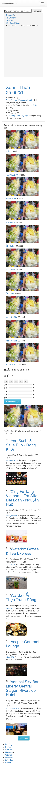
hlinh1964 (10, 657)
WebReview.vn (9, 3)
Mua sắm (9, 757)
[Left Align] (6, 381)
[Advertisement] (23, 51)
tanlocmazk (10, 564)
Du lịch (8, 747)
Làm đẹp (9, 752)
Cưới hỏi (8, 749)
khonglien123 (11, 515)
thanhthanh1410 (12, 708)
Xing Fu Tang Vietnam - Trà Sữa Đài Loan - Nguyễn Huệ (22, 497)
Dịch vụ (8, 762)
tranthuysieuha (12, 460)
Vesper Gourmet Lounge (22, 644)
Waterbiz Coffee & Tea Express (22, 551)
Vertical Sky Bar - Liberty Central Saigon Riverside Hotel (23, 688)
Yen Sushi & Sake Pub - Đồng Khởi (21, 445)
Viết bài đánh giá (12, 401)
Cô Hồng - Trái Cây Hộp (18, 115)
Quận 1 (36, 105)
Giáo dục (9, 760)
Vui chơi (8, 754)
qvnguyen (10, 608)
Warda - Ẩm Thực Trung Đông (21, 597)
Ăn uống (8, 744)
